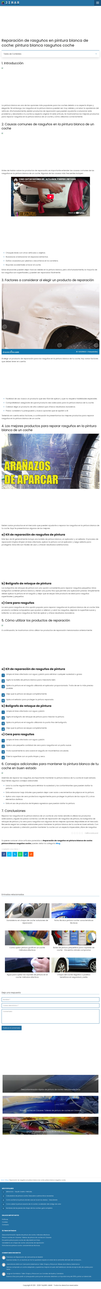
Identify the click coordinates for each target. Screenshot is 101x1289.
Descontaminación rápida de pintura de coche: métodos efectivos (26, 1235)
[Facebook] (4, 854)
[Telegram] (25, 854)
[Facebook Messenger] (9, 854)
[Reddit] (31, 854)
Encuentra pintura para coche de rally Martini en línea (21, 1240)
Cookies (5, 1222)
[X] (14, 854)
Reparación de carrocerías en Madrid (29, 1257)
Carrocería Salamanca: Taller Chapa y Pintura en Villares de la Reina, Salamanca (51, 1264)
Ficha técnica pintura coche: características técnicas (21, 1245)
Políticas (5, 1219)
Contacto (5, 1225)
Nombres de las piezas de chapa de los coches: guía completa (29, 1208)
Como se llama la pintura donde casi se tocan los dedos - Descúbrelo (32, 1200)
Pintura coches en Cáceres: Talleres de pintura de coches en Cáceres (26, 1237)
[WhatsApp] (20, 854)
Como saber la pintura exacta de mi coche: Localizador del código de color (33, 1204)
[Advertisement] (50, 22)
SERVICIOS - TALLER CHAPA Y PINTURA (19, 1192)
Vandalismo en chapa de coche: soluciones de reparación (23, 1243)
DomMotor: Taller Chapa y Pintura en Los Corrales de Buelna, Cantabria (38, 1274)
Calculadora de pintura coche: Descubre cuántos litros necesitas (30, 1196)
